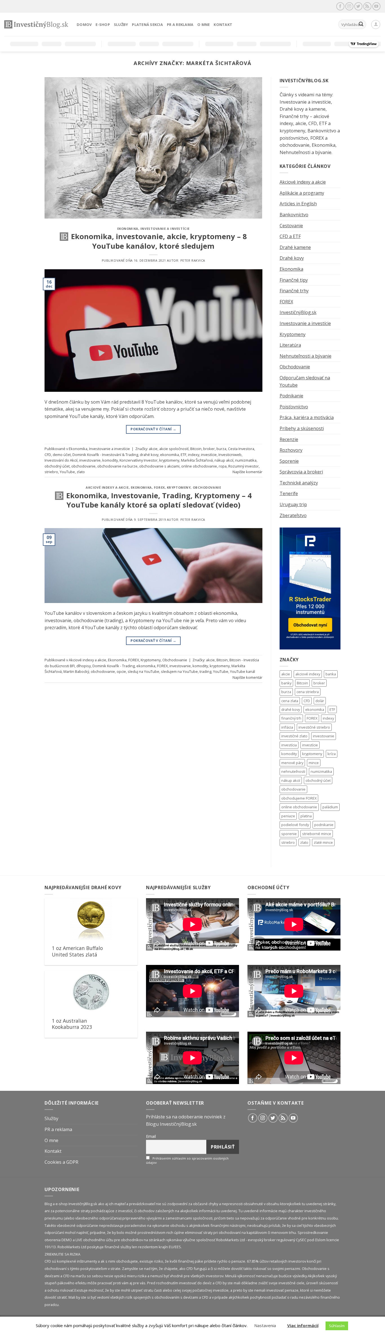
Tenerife (289, 493)
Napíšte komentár (247, 471)
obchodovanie (83, 466)
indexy (193, 454)
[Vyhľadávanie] (361, 24)
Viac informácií (302, 1325)
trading (205, 671)
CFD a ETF (290, 236)
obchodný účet (57, 466)
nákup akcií (223, 460)
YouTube (67, 471)
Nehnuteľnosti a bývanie (305, 356)
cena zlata (289, 700)
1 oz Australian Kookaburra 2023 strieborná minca (72, 1027)
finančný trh (291, 718)
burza (221, 448)
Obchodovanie (207, 487)
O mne (203, 24)
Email (151, 1136)
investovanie (90, 460)
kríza (332, 753)
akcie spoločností (174, 448)
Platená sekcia (147, 24)
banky (286, 683)
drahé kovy (149, 454)
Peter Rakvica (192, 260)
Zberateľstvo (293, 515)
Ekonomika (127, 228)
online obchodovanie (199, 466)
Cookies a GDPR (61, 1162)
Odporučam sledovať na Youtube (305, 381)
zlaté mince (323, 842)
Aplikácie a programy (302, 193)
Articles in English (298, 204)
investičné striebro (314, 727)
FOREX (159, 487)
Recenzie (289, 439)
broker (209, 448)
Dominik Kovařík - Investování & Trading (105, 454)
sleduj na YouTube (143, 671)
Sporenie (289, 461)
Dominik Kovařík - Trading (113, 665)
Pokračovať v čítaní (153, 429)
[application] (192, 924)
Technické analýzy (299, 483)
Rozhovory (291, 450)
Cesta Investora (241, 448)
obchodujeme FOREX (299, 798)
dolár (319, 700)
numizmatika (245, 460)
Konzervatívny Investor (139, 460)
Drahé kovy (292, 258)
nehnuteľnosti (293, 771)
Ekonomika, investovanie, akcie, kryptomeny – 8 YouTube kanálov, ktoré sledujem (159, 241)
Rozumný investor (243, 466)
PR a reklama (180, 24)
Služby (121, 24)
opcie (121, 671)
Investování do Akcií (61, 460)
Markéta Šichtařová (197, 460)
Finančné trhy (294, 291)
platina (306, 815)
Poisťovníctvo (294, 407)
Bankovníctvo (294, 215)
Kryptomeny (179, 487)
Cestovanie (291, 225)
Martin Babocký (76, 671)
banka (331, 674)
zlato (81, 471)
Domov (84, 24)
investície (209, 454)
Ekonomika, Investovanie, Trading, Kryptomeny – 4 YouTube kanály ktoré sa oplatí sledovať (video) (159, 500)
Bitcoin (196, 448)
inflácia (287, 727)
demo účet (62, 454)
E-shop (103, 24)
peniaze (288, 815)
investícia (289, 744)
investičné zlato (294, 735)
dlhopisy (83, 665)
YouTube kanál (242, 671)
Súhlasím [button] (337, 1325)
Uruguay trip (293, 504)
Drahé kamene (295, 247)
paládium (330, 806)
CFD (48, 454)
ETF (183, 454)
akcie (153, 448)
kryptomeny (169, 460)
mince (314, 762)
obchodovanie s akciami (159, 466)
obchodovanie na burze (117, 466)
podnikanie (323, 824)
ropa (223, 466)
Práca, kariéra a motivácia (307, 417)
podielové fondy (295, 824)
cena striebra (308, 691)
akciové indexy (307, 674)
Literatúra (290, 345)
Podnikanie (291, 396)
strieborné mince (316, 833)
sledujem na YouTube (179, 671)
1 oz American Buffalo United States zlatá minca (77, 954)
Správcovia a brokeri (301, 472)
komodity (110, 460)
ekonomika (169, 454)
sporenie (289, 833)
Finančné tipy (294, 280)
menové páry (292, 762)
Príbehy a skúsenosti (302, 428)
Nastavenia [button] (265, 1325)
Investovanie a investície (165, 228)
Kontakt (223, 24)
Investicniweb (230, 454)
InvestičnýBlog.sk (298, 312)
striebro (51, 471)
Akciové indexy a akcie (107, 487)
